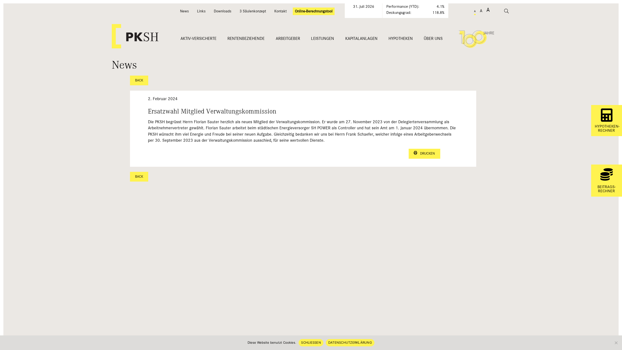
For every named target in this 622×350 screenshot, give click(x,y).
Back (139, 80)
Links (201, 11)
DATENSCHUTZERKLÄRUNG (350, 342)
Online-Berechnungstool (314, 11)
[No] (615, 342)
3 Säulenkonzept (253, 11)
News (184, 11)
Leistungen (322, 38)
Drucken (426, 153)
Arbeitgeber (288, 38)
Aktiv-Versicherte (198, 38)
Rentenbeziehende (246, 38)
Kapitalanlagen (361, 38)
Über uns (433, 38)
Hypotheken (401, 38)
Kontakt (280, 11)
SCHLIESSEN (311, 342)
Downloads (222, 11)
